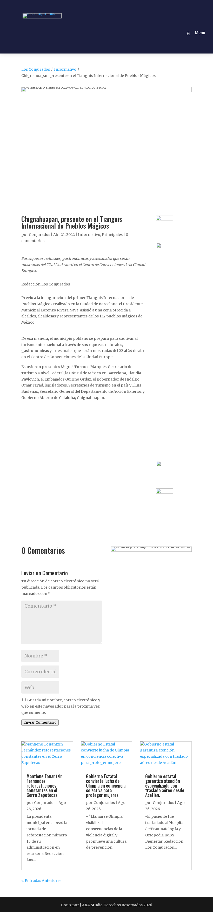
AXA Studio (92, 905)
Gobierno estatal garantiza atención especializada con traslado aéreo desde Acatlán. (164, 785)
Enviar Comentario (40, 722)
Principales (112, 234)
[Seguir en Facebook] (88, 6)
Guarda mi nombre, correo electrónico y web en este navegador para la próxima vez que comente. (60, 706)
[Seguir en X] (112, 6)
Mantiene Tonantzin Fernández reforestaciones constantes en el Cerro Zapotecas (44, 785)
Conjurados (39, 234)
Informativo (65, 69)
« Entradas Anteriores (41, 880)
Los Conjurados (35, 69)
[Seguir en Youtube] (124, 6)
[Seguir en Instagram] (100, 6)
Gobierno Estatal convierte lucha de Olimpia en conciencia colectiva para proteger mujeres (105, 785)
